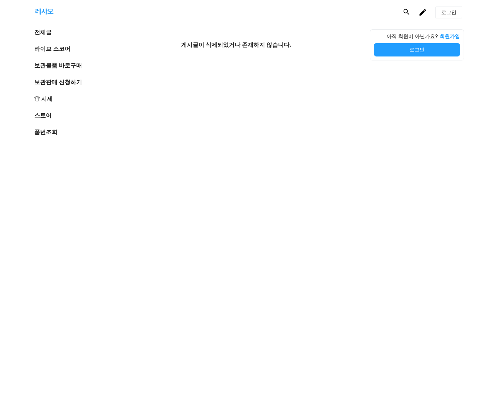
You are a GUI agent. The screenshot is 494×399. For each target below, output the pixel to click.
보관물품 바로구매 (58, 65)
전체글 (43, 32)
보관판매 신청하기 (58, 82)
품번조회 (46, 132)
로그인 (417, 49)
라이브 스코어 (52, 49)
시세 (47, 98)
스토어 (43, 115)
